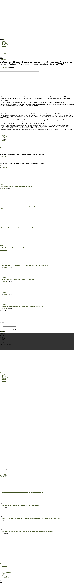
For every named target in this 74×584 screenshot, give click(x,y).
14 (1, 474)
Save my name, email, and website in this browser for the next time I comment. (16, 329)
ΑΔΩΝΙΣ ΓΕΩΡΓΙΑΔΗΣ (6, 143)
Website (1, 327)
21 (1, 475)
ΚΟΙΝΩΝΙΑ (2, 59)
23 (4, 475)
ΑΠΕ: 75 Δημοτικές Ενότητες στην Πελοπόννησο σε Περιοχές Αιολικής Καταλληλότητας (20, 206)
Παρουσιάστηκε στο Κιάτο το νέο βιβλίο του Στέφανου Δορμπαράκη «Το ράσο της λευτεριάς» (23, 492)
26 (7, 475)
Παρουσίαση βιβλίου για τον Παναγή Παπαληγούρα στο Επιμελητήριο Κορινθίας (20, 505)
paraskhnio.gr (4, 136)
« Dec (1, 477)
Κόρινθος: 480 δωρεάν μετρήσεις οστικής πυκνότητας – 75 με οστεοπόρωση (17, 227)
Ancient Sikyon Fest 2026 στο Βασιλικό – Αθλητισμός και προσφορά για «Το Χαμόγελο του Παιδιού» (25, 265)
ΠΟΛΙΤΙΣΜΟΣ (4, 43)
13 (0, 474)
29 (3, 476)
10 (5, 473)
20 (0, 475)
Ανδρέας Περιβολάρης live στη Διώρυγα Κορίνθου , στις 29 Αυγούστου (18, 279)
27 (0, 476)
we (2, 54)
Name (1, 324)
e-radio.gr (4, 133)
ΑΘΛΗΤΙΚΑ (4, 263)
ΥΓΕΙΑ (5, 59)
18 (6, 474)
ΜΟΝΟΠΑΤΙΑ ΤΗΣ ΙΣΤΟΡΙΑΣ (7, 49)
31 (5, 476)
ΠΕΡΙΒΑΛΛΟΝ (4, 42)
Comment (2, 322)
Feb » (4, 477)
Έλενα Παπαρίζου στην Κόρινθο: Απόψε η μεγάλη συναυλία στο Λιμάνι (16, 186)
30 (4, 476)
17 (5, 474)
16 (4, 474)
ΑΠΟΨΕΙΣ (4, 46)
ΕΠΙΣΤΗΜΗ (4, 48)
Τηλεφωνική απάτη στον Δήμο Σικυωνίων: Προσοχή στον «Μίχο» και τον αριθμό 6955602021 (21, 247)
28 (1, 476)
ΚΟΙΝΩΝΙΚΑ (4, 45)
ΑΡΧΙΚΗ (3, 41)
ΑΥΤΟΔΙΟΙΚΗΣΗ (5, 44)
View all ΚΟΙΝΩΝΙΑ (3, 250)
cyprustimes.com (5, 134)
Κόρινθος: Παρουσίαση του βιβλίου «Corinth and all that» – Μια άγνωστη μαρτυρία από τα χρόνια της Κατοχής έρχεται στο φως (31, 518)
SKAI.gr (3, 137)
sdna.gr (3, 135)
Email (1, 325)
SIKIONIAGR (5, 67)
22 (3, 475)
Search (1, 58)
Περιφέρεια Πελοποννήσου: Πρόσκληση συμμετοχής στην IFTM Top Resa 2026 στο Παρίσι (22, 306)
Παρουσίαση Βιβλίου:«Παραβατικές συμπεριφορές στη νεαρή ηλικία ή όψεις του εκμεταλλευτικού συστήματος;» (27, 531)
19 (7, 474)
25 (6, 475)
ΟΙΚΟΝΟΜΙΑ (4, 47)
